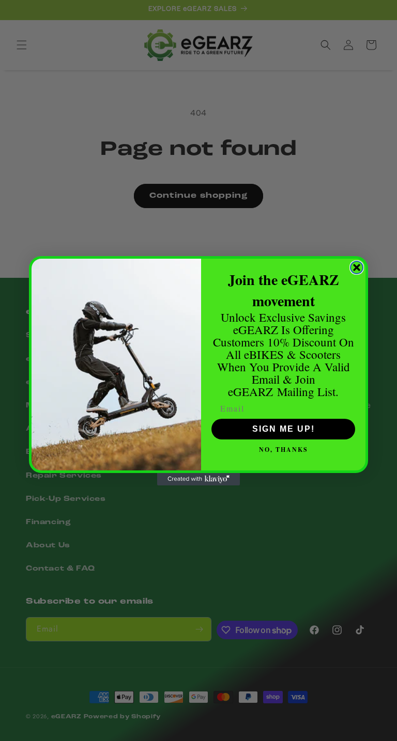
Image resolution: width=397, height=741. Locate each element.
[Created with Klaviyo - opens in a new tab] (198, 479)
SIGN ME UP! (283, 428)
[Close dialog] (356, 267)
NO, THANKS (283, 449)
